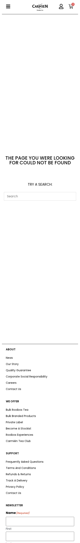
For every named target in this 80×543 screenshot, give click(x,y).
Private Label (14, 422)
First (9, 528)
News (9, 358)
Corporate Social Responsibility (26, 376)
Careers (11, 383)
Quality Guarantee (18, 370)
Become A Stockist (18, 428)
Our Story (12, 364)
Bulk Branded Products (21, 416)
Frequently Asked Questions (24, 462)
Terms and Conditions (21, 468)
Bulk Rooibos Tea (17, 410)
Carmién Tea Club (18, 441)
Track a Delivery (16, 480)
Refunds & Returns (18, 474)
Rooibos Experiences (19, 435)
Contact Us (13, 389)
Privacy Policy (15, 487)
